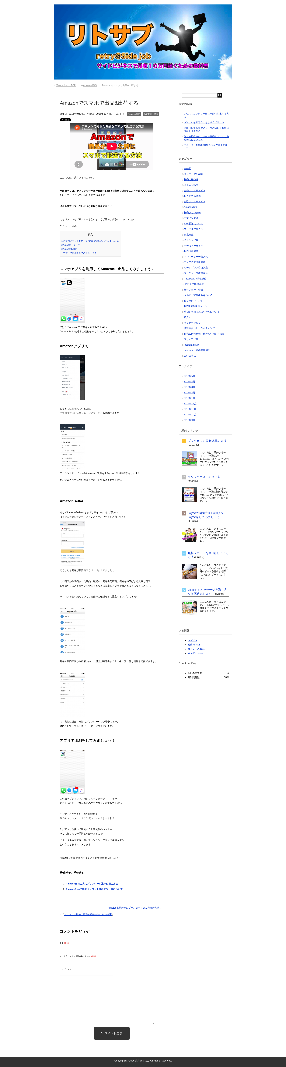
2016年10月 (190, 414)
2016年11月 (190, 409)
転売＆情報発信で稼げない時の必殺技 (204, 333)
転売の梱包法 (191, 179)
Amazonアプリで (70, 245)
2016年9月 (189, 420)
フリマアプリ (191, 339)
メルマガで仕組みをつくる (198, 295)
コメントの (196, 649)
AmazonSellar (69, 249)
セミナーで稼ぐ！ (193, 322)
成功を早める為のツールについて (202, 311)
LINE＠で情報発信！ (195, 284)
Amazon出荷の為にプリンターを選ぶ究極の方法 (92, 883)
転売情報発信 (191, 251)
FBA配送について (193, 223)
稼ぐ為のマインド (193, 300)
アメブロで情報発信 (194, 262)
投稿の (194, 644)
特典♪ (187, 317)
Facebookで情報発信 (195, 278)
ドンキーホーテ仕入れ (196, 256)
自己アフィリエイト (194, 201)
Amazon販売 (134, 114)
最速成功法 (190, 356)
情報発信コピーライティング (199, 328)
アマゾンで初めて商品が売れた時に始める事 (88, 914)
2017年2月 (189, 392)
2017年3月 (189, 387)
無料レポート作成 (193, 289)
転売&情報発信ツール (195, 306)
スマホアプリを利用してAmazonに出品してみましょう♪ (90, 241)
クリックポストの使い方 (204, 477)
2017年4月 (189, 381)
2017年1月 (189, 398)
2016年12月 (190, 403)
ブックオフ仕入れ (193, 229)
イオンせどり (191, 240)
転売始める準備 (151, 114)
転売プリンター (192, 212)
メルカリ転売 (191, 185)
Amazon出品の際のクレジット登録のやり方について (94, 889)
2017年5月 (189, 376)
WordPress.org (195, 653)
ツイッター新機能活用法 (197, 350)
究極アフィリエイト (194, 190)
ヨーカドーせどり (193, 245)
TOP (66, 85)
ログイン (192, 640)
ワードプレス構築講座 (196, 267)
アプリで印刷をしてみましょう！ (79, 253)
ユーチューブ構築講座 (196, 273)
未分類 (187, 168)
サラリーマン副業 (193, 174)
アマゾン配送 (191, 218)
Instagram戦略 (191, 345)
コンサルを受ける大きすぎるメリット (204, 122)
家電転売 (188, 234)
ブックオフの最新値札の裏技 (207, 441)
